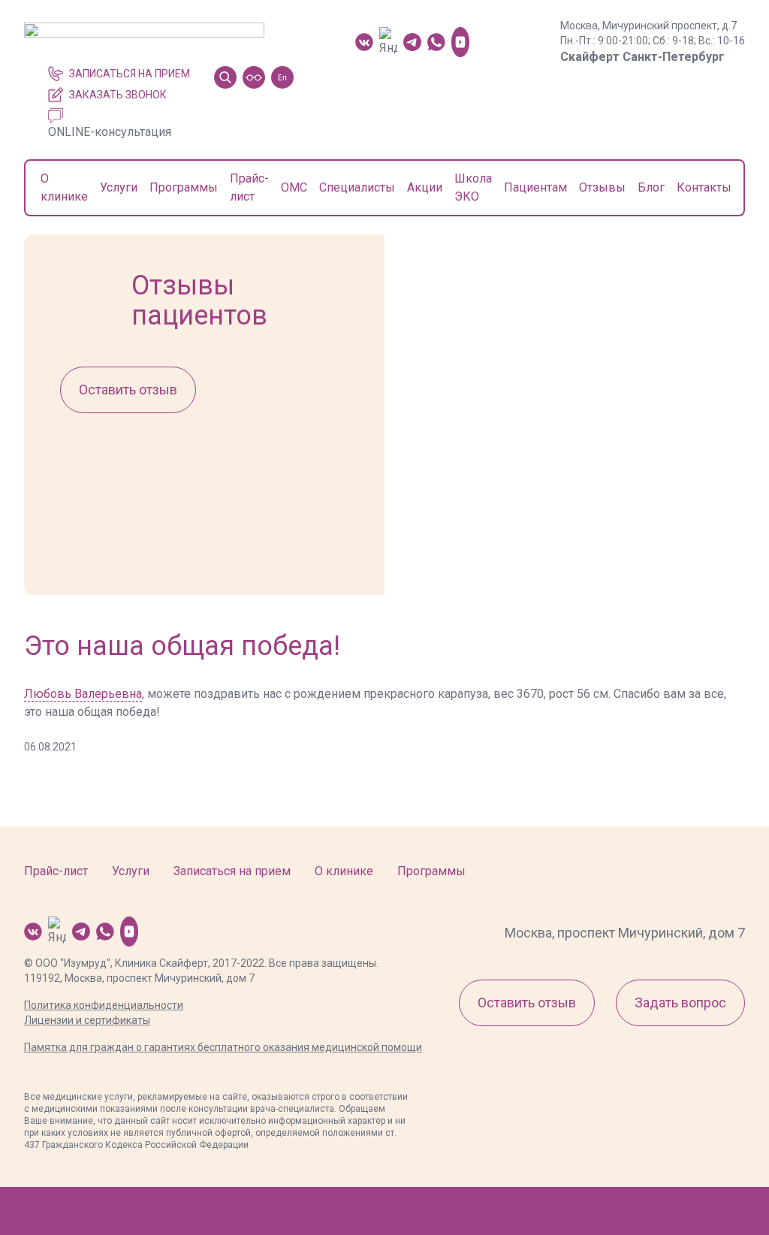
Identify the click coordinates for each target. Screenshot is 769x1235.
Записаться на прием (129, 74)
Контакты (704, 187)
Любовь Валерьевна (83, 694)
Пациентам (535, 187)
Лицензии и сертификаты (87, 1020)
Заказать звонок (118, 95)
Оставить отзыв (128, 389)
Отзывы (602, 187)
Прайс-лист (56, 871)
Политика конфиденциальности (103, 1005)
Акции (424, 187)
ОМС (294, 187)
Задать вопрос (680, 1002)
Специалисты (357, 187)
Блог (651, 187)
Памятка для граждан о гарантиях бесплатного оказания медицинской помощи (223, 1047)
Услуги (118, 187)
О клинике (344, 871)
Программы (183, 187)
